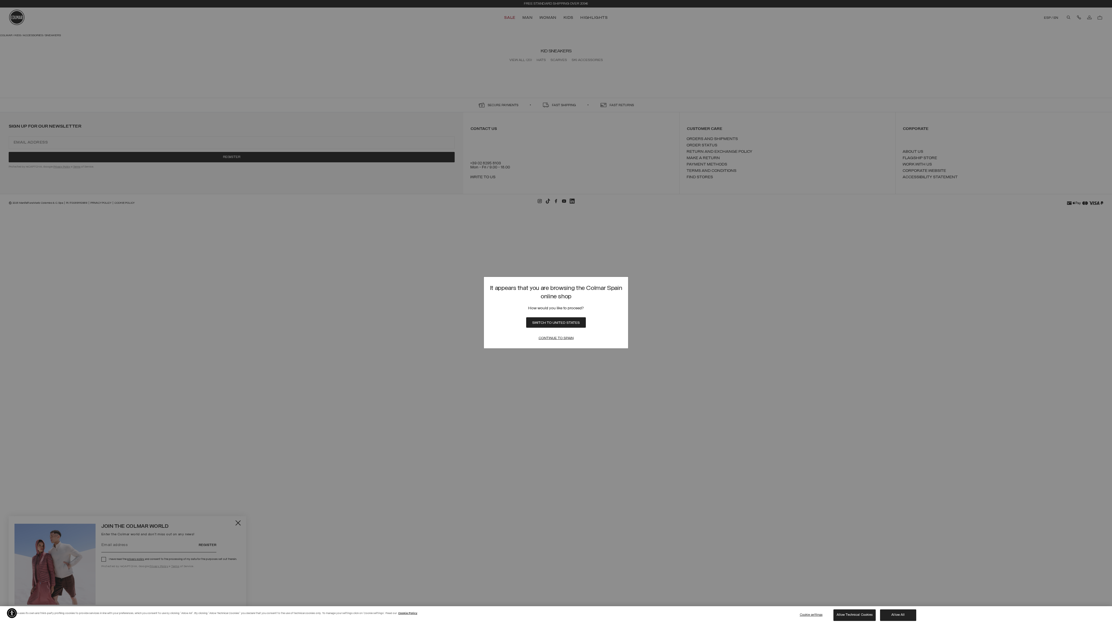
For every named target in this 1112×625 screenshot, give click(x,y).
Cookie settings (811, 615)
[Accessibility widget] (12, 613)
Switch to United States (556, 322)
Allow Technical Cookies (855, 615)
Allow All (898, 615)
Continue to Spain (556, 338)
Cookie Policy (407, 613)
